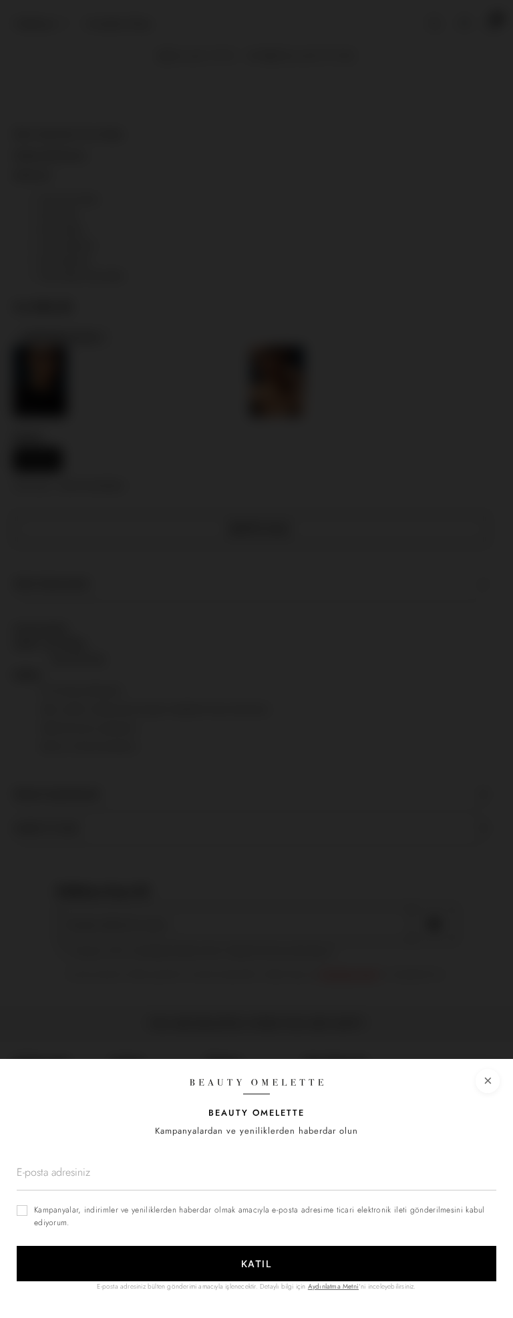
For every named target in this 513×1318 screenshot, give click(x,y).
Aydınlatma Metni (333, 1286)
